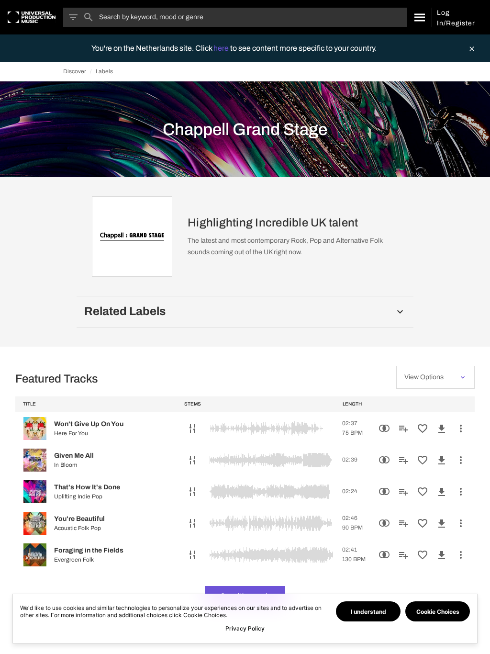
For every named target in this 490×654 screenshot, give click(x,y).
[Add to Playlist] (403, 428)
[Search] (418, 17)
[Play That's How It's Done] (34, 491)
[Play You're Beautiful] (34, 523)
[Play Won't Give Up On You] (34, 428)
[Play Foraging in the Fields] (34, 554)
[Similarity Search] (384, 428)
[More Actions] (461, 428)
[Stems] (192, 428)
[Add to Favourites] (422, 428)
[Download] (441, 428)
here (221, 48)
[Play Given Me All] (34, 460)
